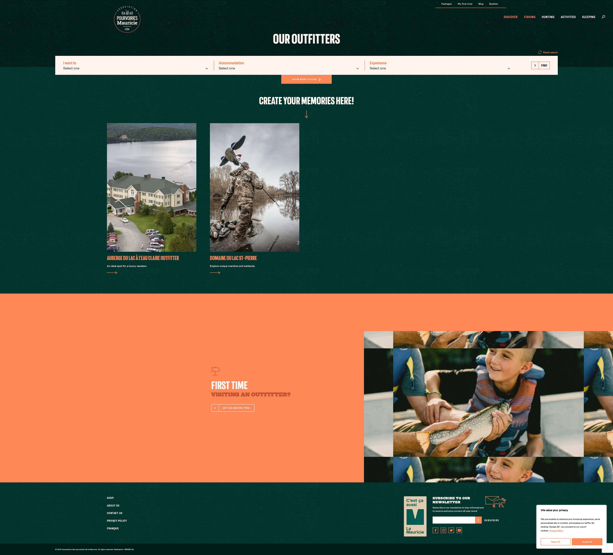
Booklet (493, 3)
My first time (465, 3)
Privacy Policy (556, 530)
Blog (481, 3)
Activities (568, 17)
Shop (110, 497)
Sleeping (588, 17)
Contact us (114, 513)
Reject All (555, 541)
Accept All (587, 541)
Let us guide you (236, 408)
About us (113, 505)
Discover (511, 17)
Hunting (548, 17)
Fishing (529, 17)
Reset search (550, 52)
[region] (571, 527)
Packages (446, 3)
